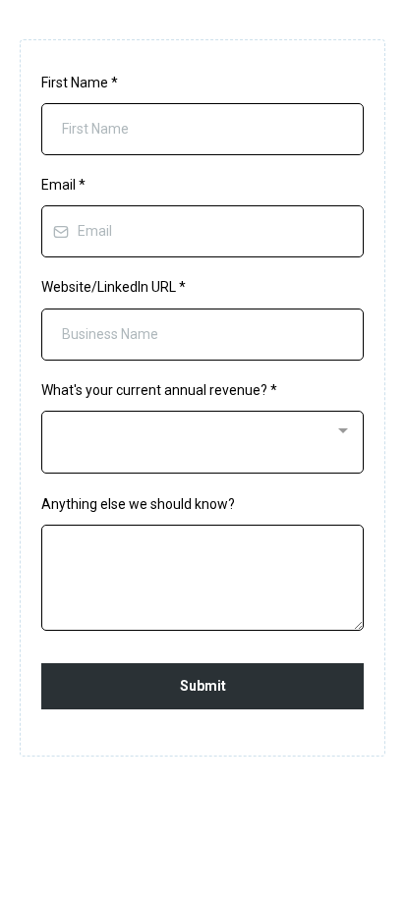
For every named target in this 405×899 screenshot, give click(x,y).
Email (63, 185)
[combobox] (202, 442)
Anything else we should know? (138, 504)
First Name (79, 82)
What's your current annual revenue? (159, 390)
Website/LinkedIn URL (113, 287)
